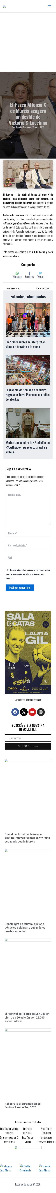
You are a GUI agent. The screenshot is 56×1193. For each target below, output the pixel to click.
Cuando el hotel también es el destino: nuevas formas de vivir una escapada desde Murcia (27, 838)
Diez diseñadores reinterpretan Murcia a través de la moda (25, 344)
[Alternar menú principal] (49, 6)
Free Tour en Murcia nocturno (9, 1131)
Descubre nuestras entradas (28, 1122)
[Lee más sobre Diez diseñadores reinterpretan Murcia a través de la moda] (28, 320)
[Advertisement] (28, 42)
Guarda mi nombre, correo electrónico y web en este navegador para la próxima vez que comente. (28, 574)
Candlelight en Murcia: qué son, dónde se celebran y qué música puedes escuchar (25, 927)
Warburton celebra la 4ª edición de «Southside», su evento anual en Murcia (28, 447)
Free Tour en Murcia (27, 1139)
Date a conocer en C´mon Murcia (9, 1139)
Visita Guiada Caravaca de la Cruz (46, 1139)
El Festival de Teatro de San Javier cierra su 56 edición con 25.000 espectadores (27, 1017)
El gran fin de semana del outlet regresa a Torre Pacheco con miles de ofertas (28, 395)
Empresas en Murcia (27, 1131)
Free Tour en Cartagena (46, 1131)
